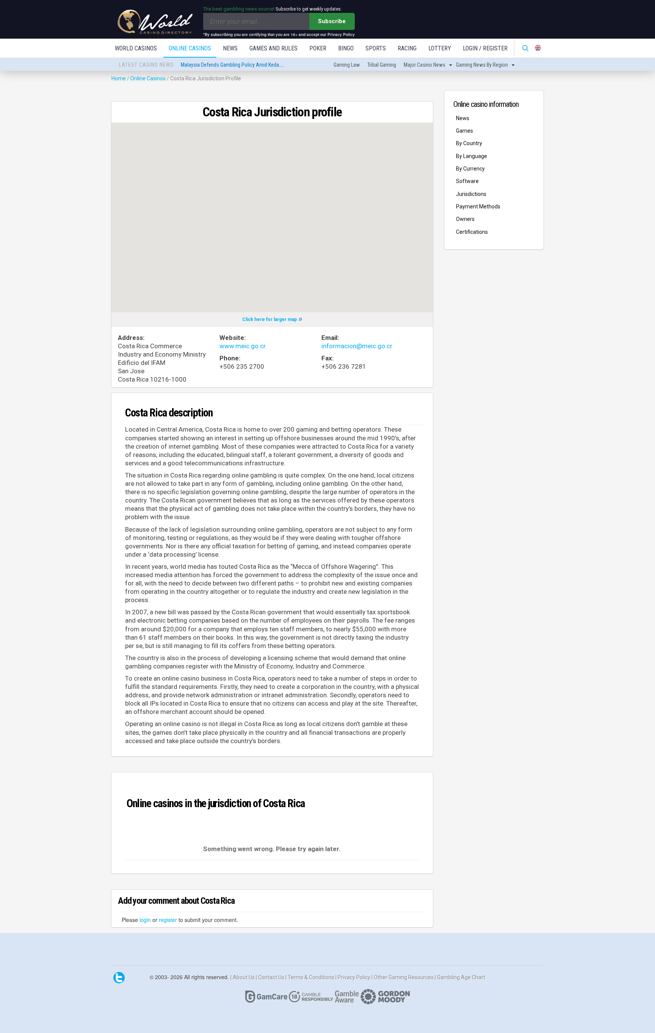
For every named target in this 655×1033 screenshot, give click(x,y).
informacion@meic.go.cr (356, 346)
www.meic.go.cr (242, 346)
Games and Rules (273, 48)
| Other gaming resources (403, 977)
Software (467, 181)
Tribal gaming (381, 65)
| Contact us (270, 977)
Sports (375, 48)
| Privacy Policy (353, 977)
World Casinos (136, 48)
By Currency (470, 169)
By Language (471, 156)
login (145, 919)
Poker (317, 48)
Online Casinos (190, 48)
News (230, 48)
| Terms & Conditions (310, 977)
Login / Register (485, 48)
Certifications (472, 232)
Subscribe (332, 21)
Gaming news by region (482, 65)
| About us (243, 977)
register (168, 919)
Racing (407, 48)
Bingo (346, 48)
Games (464, 131)
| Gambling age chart (460, 977)
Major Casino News (424, 65)
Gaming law (347, 65)
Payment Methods (478, 206)
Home (118, 78)
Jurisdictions (471, 194)
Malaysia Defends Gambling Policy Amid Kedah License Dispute (249, 65)
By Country (469, 143)
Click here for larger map (269, 319)
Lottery (439, 48)
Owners (465, 219)
